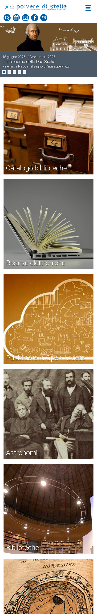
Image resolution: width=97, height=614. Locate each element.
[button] (4, 72)
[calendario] (16, 17)
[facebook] (34, 17)
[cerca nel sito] (7, 17)
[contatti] (25, 17)
